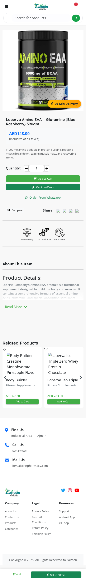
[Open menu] (6, 6)
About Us (10, 511)
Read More (14, 306)
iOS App (64, 523)
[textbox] (41, 17)
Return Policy (40, 528)
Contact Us (12, 517)
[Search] (76, 18)
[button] (80, 377)
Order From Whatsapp (45, 197)
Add (18, 574)
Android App (67, 517)
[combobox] (41, 18)
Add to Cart (45, 178)
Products (10, 523)
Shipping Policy (41, 534)
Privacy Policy (40, 511)
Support (64, 511)
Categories (11, 529)
